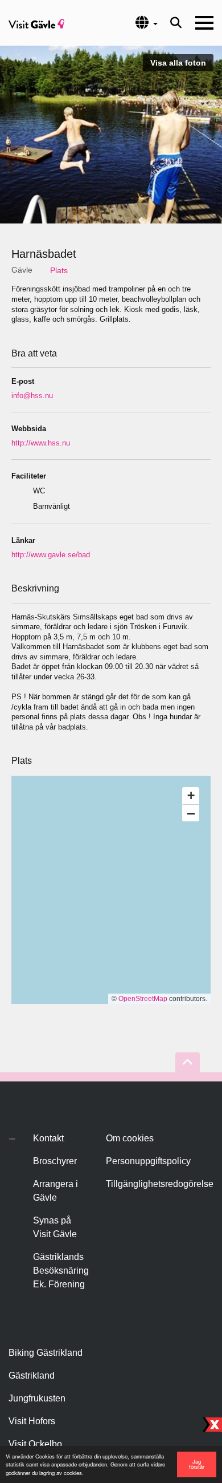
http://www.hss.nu (40, 443)
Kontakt (48, 1138)
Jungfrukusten (37, 1398)
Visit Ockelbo (35, 1444)
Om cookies (130, 1138)
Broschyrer (55, 1161)
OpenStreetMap (142, 999)
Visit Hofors (32, 1421)
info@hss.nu (32, 395)
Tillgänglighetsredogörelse (159, 1184)
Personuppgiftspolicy (148, 1161)
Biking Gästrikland (46, 1353)
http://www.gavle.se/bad (50, 554)
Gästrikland (32, 1375)
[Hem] (36, 22)
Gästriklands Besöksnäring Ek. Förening (61, 1270)
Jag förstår (196, 1464)
